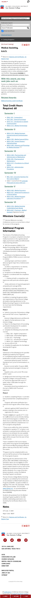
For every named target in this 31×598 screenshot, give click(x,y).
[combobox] (15, 18)
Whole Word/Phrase (9, 31)
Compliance (6, 564)
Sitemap (4, 575)
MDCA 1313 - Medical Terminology (17, 126)
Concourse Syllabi (8, 557)
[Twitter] (12, 541)
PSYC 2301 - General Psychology (16, 119)
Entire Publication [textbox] (7, 25)
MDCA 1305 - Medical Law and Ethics (17, 139)
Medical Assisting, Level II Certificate (12, 101)
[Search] (28, 27)
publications (8, 592)
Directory (5, 566)
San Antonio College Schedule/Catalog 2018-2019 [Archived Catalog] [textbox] (16, 18)
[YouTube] (19, 541)
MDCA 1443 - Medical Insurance (16, 190)
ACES (3, 555)
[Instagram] (26, 541)
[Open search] (28, 1)
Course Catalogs (8, 559)
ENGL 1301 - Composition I (15, 117)
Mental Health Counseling (11, 561)
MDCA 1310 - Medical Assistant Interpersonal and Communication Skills (17, 135)
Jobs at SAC (6, 573)
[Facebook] (5, 541)
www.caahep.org (8, 488)
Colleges (4, 1)
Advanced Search (6, 35)
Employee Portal (8, 571)
